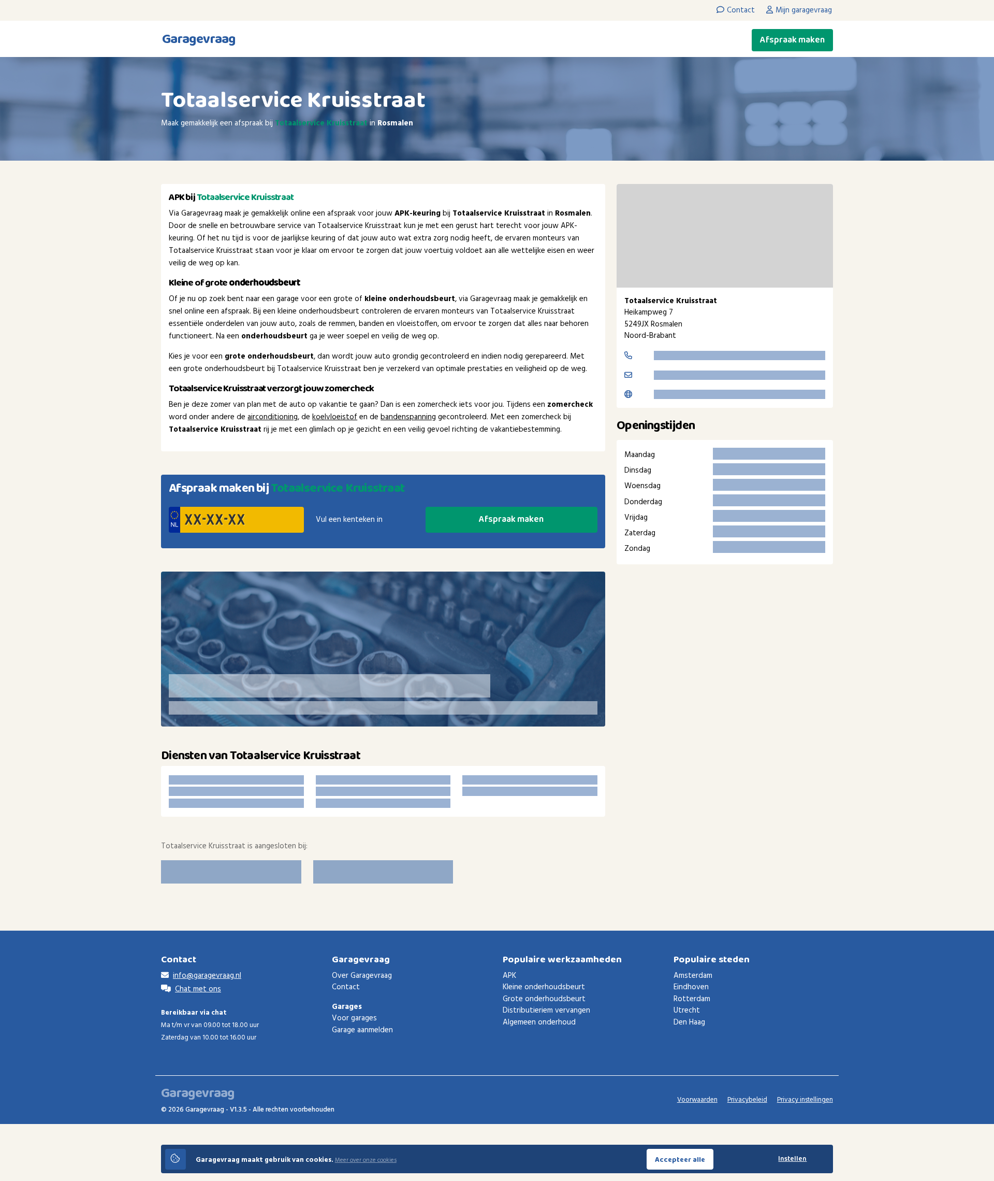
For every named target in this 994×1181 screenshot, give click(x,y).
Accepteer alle (680, 1159)
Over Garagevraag (362, 976)
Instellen (792, 1159)
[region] (725, 236)
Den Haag (689, 1022)
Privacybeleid (747, 1099)
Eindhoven (691, 987)
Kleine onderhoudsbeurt (544, 987)
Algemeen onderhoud (539, 1022)
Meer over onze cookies (366, 1160)
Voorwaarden (697, 1099)
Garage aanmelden (362, 1030)
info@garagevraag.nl (207, 976)
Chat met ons (198, 989)
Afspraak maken (792, 40)
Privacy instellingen (805, 1099)
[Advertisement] (725, 660)
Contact (346, 987)
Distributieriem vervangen (546, 1010)
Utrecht (687, 1010)
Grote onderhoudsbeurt (544, 999)
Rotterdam (692, 999)
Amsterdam (693, 976)
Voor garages (354, 1018)
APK (509, 976)
